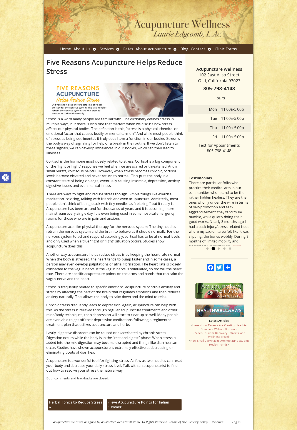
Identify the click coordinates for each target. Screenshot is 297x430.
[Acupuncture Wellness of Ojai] (148, 22)
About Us (81, 48)
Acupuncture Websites (68, 422)
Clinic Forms (226, 48)
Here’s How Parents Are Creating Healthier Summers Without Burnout (220, 327)
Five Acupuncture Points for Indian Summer (138, 404)
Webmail (218, 422)
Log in (236, 422)
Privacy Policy (198, 422)
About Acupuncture (153, 48)
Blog (184, 48)
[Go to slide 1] (207, 249)
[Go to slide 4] (224, 249)
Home (65, 48)
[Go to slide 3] (219, 249)
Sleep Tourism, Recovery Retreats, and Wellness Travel (220, 335)
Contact (198, 48)
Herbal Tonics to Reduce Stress (75, 404)
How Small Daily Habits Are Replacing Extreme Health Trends (220, 342)
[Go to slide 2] (213, 249)
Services (107, 48)
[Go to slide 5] (230, 249)
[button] (5, 177)
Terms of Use (178, 422)
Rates (128, 48)
